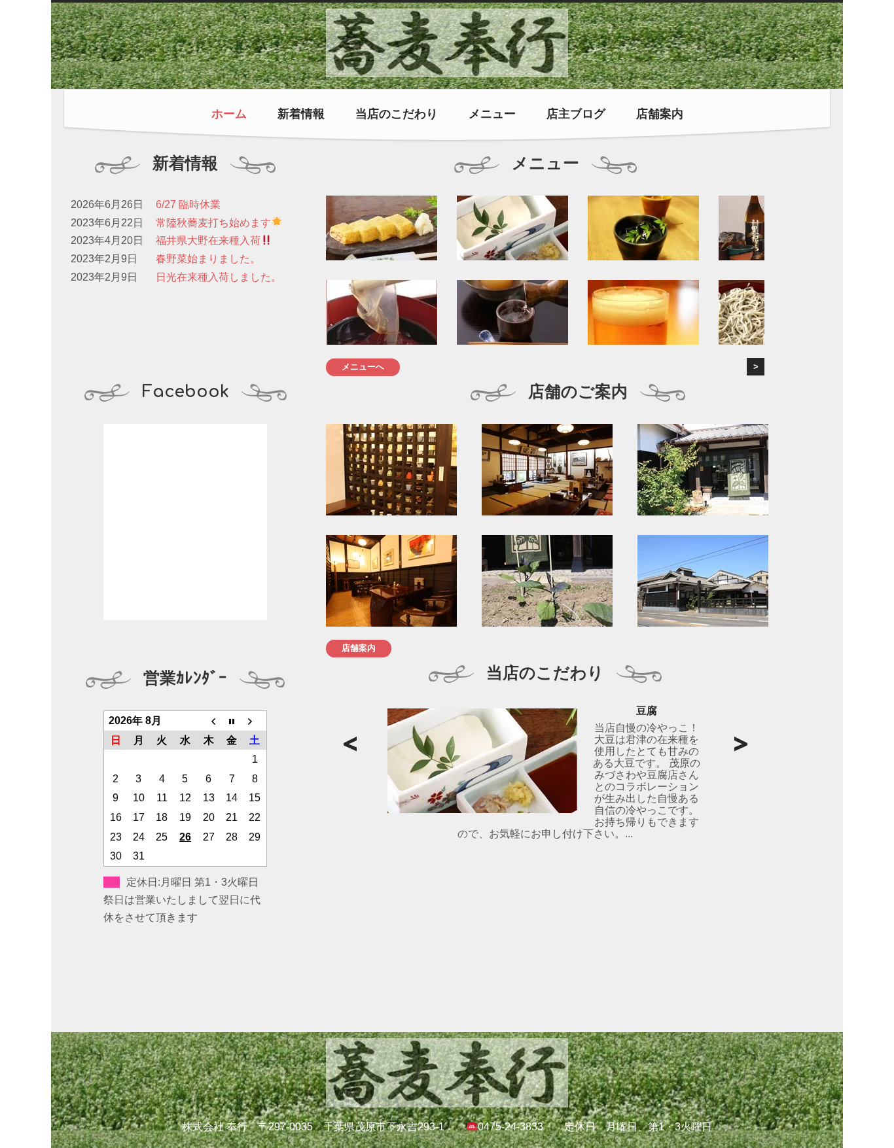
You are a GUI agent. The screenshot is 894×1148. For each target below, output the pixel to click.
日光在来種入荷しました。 (218, 277)
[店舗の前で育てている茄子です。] (554, 581)
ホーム (229, 114)
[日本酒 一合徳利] (512, 312)
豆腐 (646, 711)
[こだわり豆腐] (512, 228)
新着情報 (301, 114)
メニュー (492, 114)
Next (740, 744)
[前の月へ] (209, 721)
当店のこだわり (396, 114)
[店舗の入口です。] (709, 469)
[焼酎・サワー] (643, 228)
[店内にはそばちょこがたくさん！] (398, 469)
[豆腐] (482, 760)
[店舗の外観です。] (709, 581)
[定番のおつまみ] (381, 228)
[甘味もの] (381, 312)
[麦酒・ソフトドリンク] (643, 312)
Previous (350, 744)
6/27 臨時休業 (188, 204)
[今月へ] (231, 721)
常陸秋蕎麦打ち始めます (213, 222)
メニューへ (363, 367)
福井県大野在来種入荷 (208, 240)
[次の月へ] (255, 721)
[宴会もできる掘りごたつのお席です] (554, 469)
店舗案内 (659, 114)
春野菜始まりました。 (208, 258)
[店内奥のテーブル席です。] (398, 581)
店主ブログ (575, 114)
